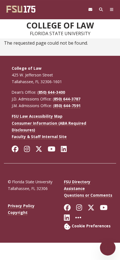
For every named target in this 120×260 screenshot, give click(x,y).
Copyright (18, 212)
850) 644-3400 (52, 92)
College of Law (60, 25)
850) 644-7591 (67, 105)
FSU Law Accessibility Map (37, 116)
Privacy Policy (21, 205)
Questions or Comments (88, 195)
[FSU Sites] (111, 10)
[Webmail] (90, 10)
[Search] (101, 10)
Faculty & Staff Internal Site (39, 136)
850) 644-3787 (67, 99)
